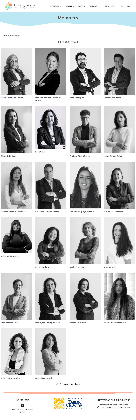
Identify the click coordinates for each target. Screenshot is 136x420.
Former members (70, 384)
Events (81, 6)
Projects (109, 6)
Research (93, 6)
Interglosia (55, 6)
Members (69, 6)
